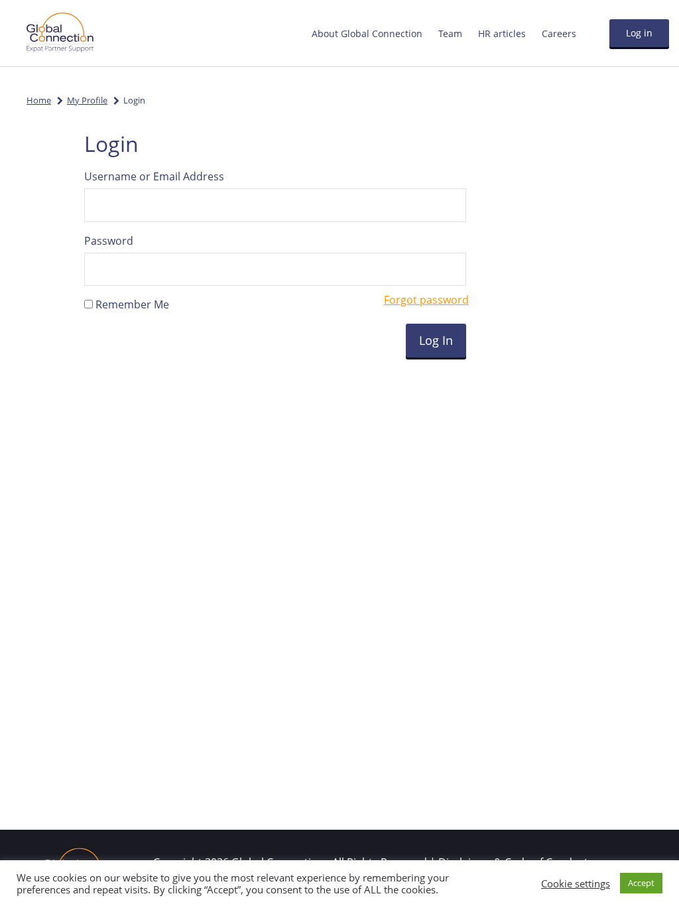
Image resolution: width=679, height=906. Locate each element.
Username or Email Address (154, 176)
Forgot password (426, 300)
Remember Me (131, 304)
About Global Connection (367, 33)
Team (450, 33)
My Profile (87, 100)
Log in (639, 33)
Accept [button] (641, 883)
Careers (559, 33)
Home (39, 100)
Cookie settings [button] (575, 883)
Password (108, 240)
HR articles (502, 33)
